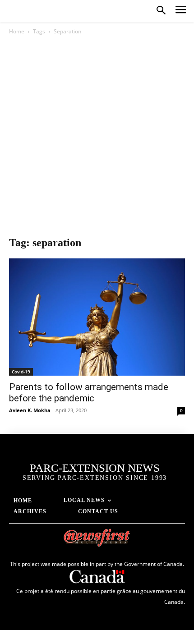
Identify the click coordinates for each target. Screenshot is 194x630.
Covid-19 (21, 371)
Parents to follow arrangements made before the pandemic (88, 393)
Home (16, 31)
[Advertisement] (97, 138)
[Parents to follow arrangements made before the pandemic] (97, 317)
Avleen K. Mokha (30, 410)
